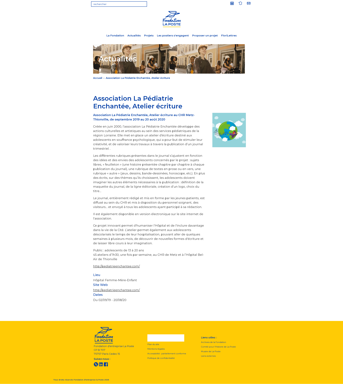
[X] (96, 364)
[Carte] (240, 3)
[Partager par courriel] (232, 97)
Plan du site (153, 344)
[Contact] (248, 3)
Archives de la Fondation (213, 342)
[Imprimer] (239, 97)
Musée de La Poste (211, 351)
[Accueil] (171, 18)
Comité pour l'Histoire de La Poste (218, 346)
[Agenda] (232, 3)
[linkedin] (101, 364)
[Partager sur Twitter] (218, 97)
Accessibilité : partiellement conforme (166, 353)
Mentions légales (156, 349)
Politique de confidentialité (161, 358)
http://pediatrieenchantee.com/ (116, 266)
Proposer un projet (205, 35)
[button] (165, 338)
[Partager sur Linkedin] (225, 97)
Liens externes (208, 356)
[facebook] (106, 364)
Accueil (97, 78)
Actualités (134, 35)
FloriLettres (229, 35)
